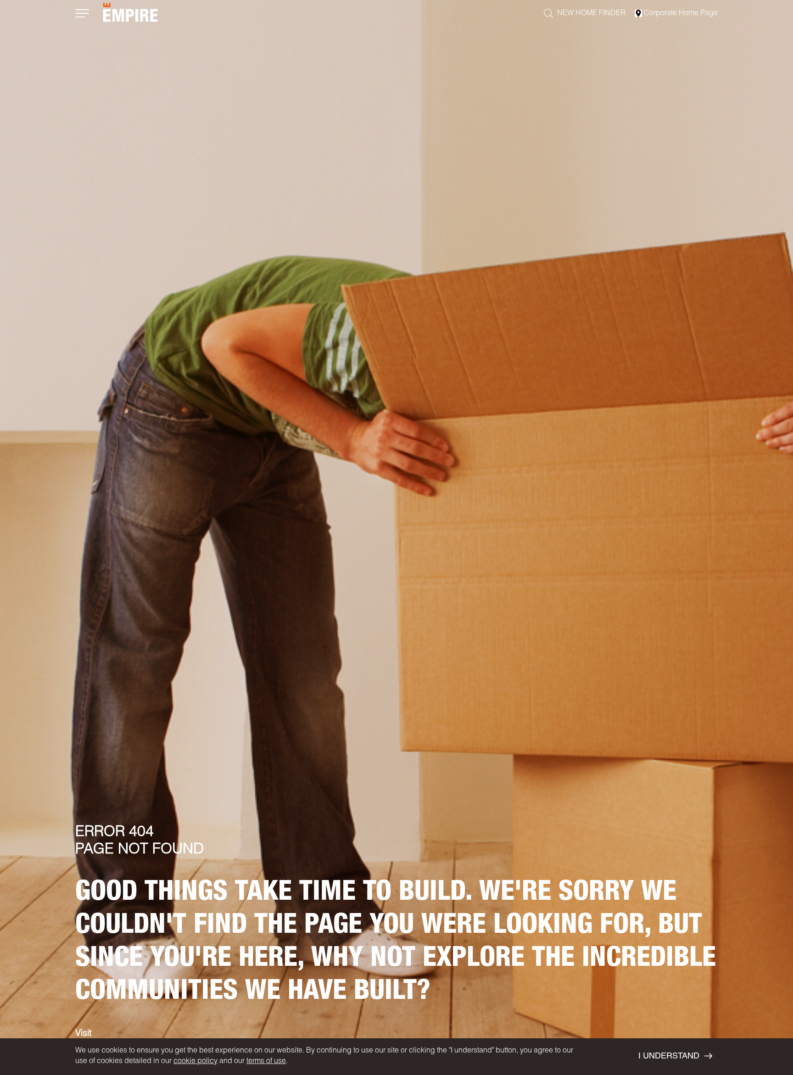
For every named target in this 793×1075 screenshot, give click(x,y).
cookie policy (195, 1061)
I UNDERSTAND (668, 1057)
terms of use (266, 1061)
